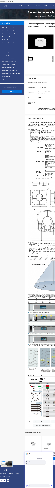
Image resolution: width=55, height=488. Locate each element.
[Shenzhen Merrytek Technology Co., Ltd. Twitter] (4, 480)
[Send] (51, 485)
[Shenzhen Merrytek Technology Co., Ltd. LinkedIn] (8, 480)
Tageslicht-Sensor (6, 49)
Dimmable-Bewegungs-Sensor (9, 30)
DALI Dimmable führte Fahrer (8, 67)
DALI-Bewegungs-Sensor (8, 58)
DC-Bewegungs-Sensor (7, 52)
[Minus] (51, 454)
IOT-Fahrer (4, 79)
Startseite (18, 15)
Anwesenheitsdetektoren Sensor (10, 33)
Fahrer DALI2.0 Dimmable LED (9, 64)
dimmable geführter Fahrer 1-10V (10, 70)
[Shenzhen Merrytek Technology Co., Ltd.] (4, 5)
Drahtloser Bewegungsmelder (29, 15)
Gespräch (12, 91)
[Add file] (27, 485)
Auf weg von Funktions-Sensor (9, 43)
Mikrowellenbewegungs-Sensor (9, 27)
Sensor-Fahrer (5, 46)
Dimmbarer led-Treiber (7, 36)
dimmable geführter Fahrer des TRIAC (11, 73)
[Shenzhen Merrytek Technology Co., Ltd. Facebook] (1, 480)
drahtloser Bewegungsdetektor (42, 425)
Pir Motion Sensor (6, 39)
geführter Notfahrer (6, 76)
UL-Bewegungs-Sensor (7, 55)
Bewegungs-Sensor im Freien (42, 421)
